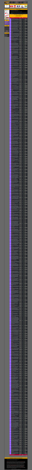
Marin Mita (12, 189)
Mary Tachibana (12, 195)
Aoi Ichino (12, 35)
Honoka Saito (12, 93)
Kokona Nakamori (12, 150)
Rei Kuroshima (12, 298)
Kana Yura (12, 117)
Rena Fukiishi (12, 315)
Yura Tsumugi (12, 435)
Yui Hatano (12, 410)
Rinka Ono (12, 336)
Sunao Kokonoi (12, 383)
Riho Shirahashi (12, 329)
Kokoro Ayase (12, 153)
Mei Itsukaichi (12, 205)
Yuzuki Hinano (12, 452)
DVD (6, 34)
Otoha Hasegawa (12, 290)
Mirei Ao (12, 238)
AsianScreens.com (8, 461)
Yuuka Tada (12, 443)
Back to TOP (26, 456)
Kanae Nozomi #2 (12, 120)
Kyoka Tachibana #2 (13, 161)
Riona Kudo (12, 341)
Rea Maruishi (12, 294)
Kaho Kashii (12, 109)
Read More (7, 21)
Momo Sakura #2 (12, 263)
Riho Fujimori (12, 327)
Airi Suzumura (12, 27)
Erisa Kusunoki (12, 62)
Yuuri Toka (12, 448)
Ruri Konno (12, 348)
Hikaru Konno (12, 72)
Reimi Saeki (12, 311)
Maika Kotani (12, 174)
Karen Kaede (12, 140)
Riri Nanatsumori (12, 343)
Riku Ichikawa (12, 334)
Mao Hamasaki (12, 187)
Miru (11, 242)
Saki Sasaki (12, 353)
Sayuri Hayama (12, 371)
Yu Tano (12, 404)
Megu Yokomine (12, 200)
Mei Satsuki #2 (12, 209)
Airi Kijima (12, 24)
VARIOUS (7, 30)
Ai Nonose (12, 21)
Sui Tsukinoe (12, 376)
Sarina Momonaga (12, 363)
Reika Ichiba (12, 302)
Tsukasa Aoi (12, 393)
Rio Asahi (12, 338)
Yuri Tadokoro (12, 439)
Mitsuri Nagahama (12, 250)
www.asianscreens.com (22, 461)
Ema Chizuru (12, 54)
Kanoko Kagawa (12, 137)
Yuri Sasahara (12, 437)
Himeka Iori (12, 82)
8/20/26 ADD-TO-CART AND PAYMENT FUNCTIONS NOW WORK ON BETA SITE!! (17, 0)
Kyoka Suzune (12, 159)
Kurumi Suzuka (12, 155)
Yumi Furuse (12, 429)
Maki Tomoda (12, 180)
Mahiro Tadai (12, 168)
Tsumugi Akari (12, 398)
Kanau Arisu (12, 125)
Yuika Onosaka (12, 416)
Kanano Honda (12, 123)
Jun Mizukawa (12, 103)
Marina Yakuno (12, 192)
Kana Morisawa (12, 113)
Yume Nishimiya (12, 422)
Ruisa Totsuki (12, 347)
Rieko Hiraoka (12, 324)
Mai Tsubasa (12, 171)
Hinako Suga (12, 87)
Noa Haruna (12, 285)
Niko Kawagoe (12, 278)
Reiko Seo (12, 307)
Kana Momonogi (12, 110)
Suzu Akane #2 (12, 388)
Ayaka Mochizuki (12, 45)
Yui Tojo (12, 414)
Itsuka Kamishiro (12, 101)
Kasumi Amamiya (12, 147)
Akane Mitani (12, 30)
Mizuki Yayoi (12, 260)
